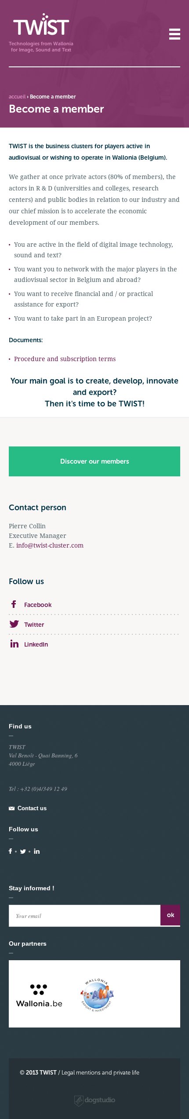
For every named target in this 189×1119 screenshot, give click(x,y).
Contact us (32, 808)
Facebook (37, 605)
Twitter (34, 625)
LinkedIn (36, 644)
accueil (17, 97)
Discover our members (94, 461)
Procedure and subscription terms (65, 358)
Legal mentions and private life (100, 1072)
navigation (174, 34)
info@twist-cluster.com (50, 545)
